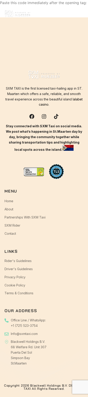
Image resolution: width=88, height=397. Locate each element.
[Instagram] (44, 116)
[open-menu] (80, 14)
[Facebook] (31, 116)
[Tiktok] (56, 116)
